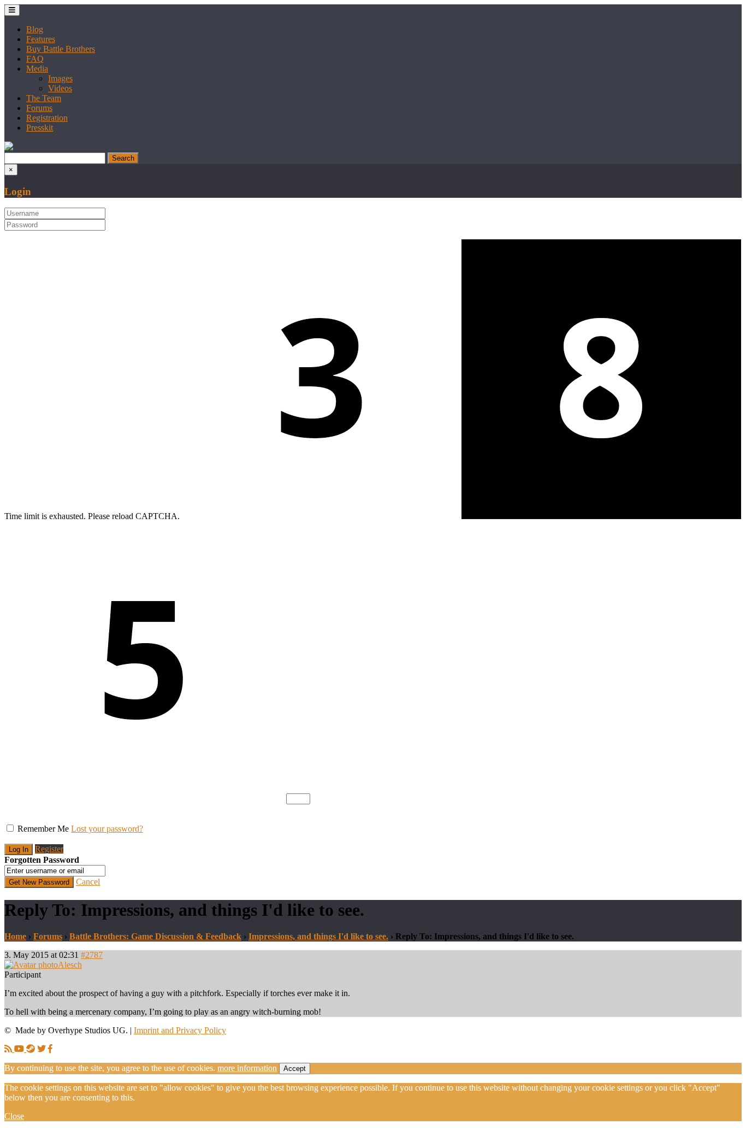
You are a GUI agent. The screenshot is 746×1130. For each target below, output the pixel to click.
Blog (34, 29)
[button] (8, 147)
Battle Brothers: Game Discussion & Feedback (155, 936)
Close (14, 1116)
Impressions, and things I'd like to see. (318, 936)
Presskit (39, 127)
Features (40, 39)
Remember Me (43, 828)
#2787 (92, 955)
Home (15, 936)
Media (37, 68)
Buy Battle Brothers (60, 49)
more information (247, 1068)
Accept (294, 1068)
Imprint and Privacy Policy (180, 1030)
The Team (43, 98)
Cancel (88, 881)
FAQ (35, 58)
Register (49, 849)
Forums (39, 108)
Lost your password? (107, 828)
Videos (60, 88)
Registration (47, 117)
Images (60, 78)
